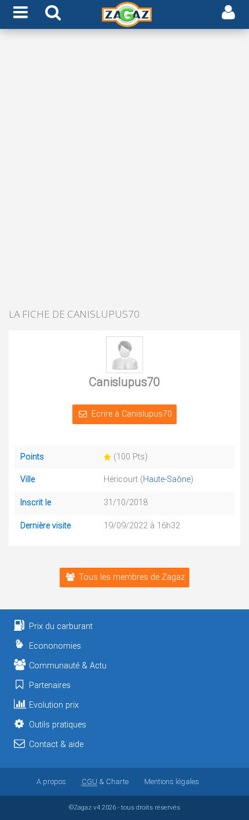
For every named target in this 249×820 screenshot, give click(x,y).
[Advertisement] (124, 169)
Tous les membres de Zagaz (132, 577)
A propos (51, 781)
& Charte (105, 781)
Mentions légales (171, 781)
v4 (96, 807)
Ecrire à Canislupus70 (131, 414)
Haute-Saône (167, 479)
